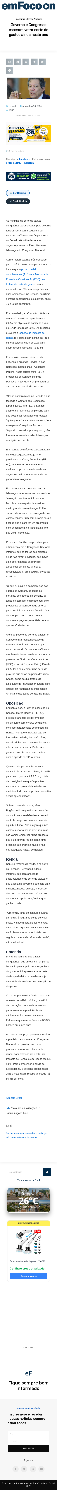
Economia (20, 19)
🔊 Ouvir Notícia (18, 201)
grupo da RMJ (13, 163)
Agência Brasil (14, 1097)
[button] (9, 62)
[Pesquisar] (47, 1172)
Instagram (29, 163)
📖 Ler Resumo (18, 193)
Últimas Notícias (34, 19)
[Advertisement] (28, 1314)
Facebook (24, 159)
